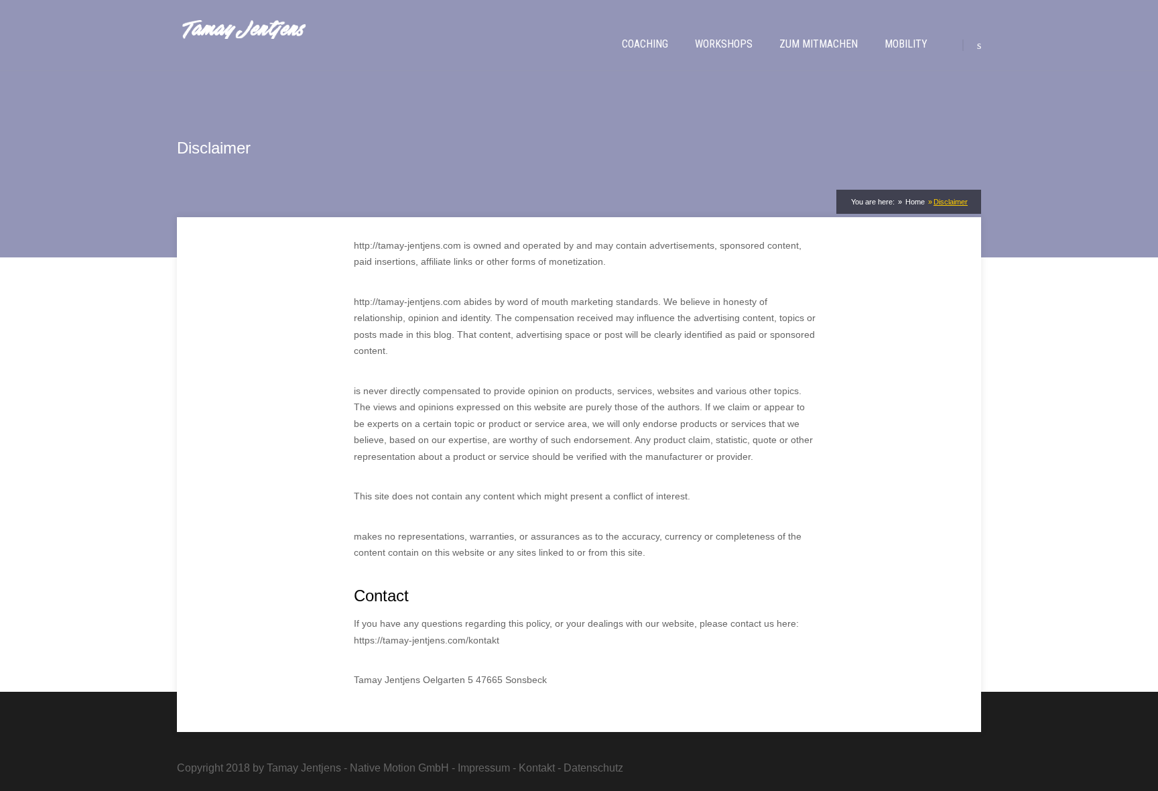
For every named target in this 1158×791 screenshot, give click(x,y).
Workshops (724, 44)
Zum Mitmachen (818, 44)
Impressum (484, 768)
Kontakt (537, 768)
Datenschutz (593, 768)
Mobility (906, 44)
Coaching (645, 44)
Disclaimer (951, 202)
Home (914, 202)
